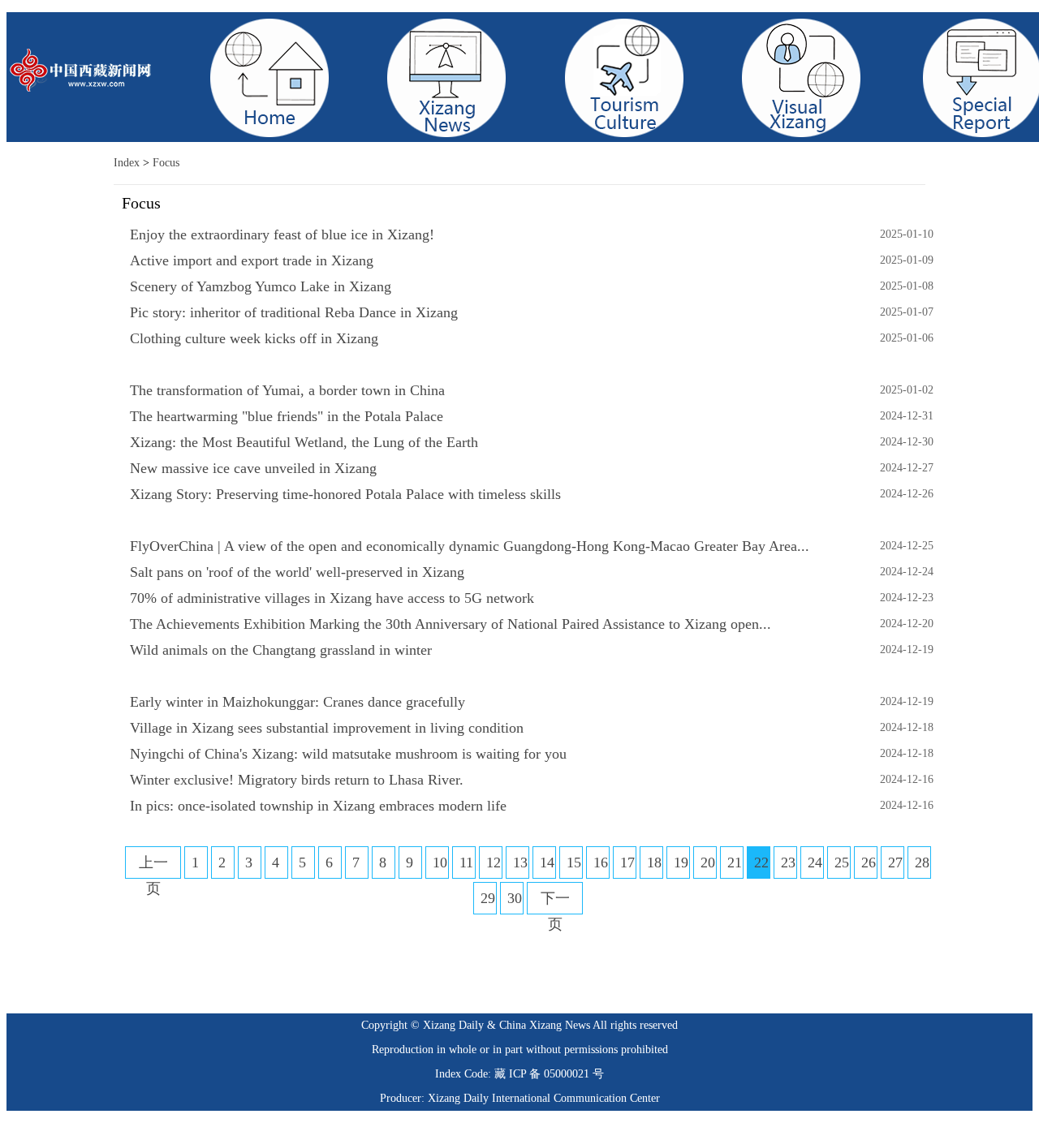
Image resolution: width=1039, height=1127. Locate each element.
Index (127, 163)
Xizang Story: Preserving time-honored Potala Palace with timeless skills (345, 494)
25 (841, 862)
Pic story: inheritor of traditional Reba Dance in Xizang (294, 312)
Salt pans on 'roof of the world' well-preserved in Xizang (297, 572)
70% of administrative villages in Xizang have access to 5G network (332, 598)
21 (734, 862)
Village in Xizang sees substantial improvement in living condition (327, 728)
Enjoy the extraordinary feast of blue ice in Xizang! (282, 234)
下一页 (555, 911)
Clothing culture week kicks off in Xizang (254, 338)
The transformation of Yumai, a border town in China (287, 390)
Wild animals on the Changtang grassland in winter (281, 650)
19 (681, 862)
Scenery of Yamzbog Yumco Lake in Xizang (260, 286)
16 (600, 862)
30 (514, 898)
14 (547, 862)
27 (895, 862)
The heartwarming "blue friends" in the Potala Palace (286, 416)
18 (654, 862)
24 (815, 862)
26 (868, 862)
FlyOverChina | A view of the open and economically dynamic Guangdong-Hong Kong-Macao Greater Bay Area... (469, 546)
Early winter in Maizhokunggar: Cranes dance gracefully (297, 702)
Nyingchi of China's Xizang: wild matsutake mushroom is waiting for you (348, 754)
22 (761, 862)
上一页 (153, 875)
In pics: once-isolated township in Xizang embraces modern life (318, 806)
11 (466, 862)
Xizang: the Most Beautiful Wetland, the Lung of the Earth (304, 442)
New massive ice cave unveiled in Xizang (253, 468)
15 (574, 862)
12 (493, 862)
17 (627, 862)
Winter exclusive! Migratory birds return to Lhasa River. (296, 780)
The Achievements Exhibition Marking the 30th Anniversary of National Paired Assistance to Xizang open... (450, 624)
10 (440, 862)
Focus (166, 163)
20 (708, 862)
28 (922, 862)
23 (788, 862)
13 (520, 862)
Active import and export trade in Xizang (251, 260)
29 (488, 898)
